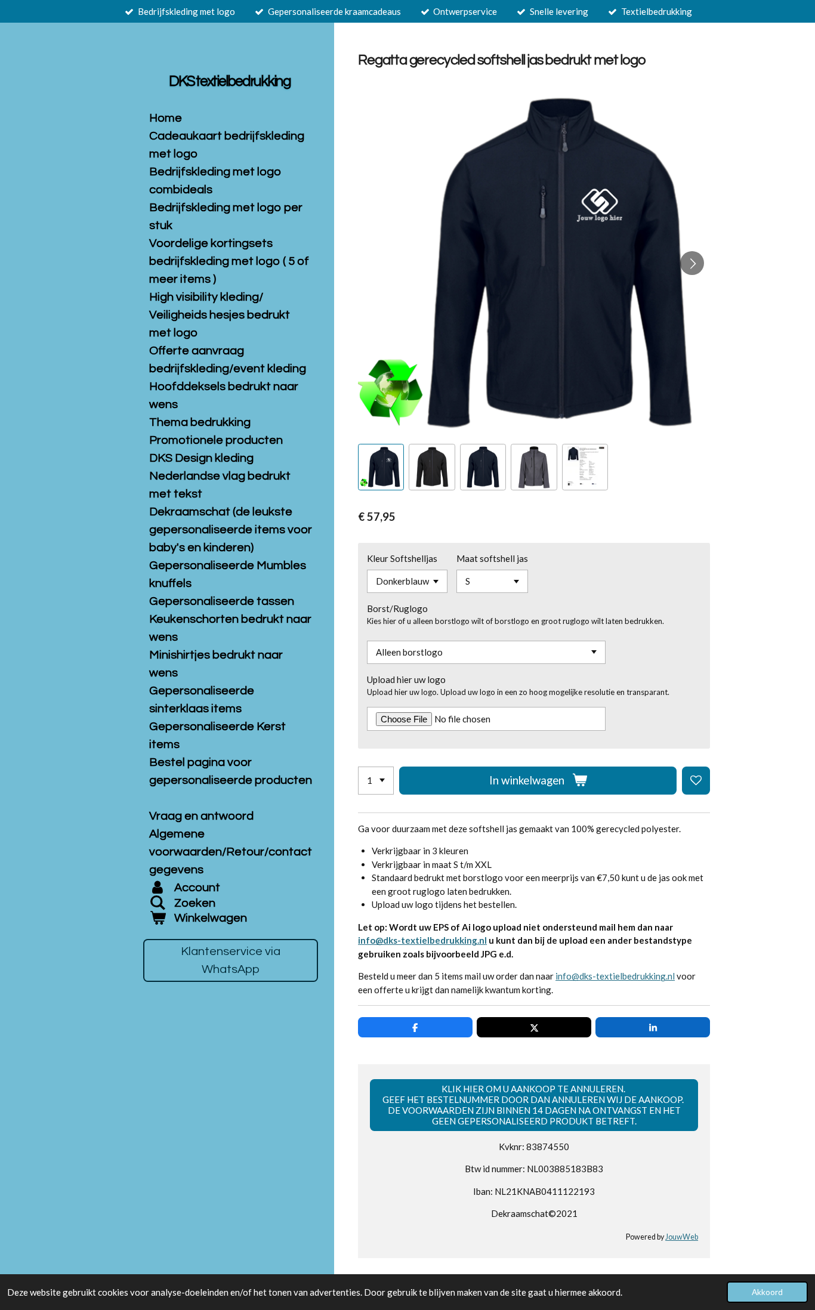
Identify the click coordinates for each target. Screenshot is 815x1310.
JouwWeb (681, 1236)
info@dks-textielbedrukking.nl (422, 940)
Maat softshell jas (492, 558)
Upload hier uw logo (406, 679)
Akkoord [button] (767, 1292)
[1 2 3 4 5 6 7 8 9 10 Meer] (376, 781)
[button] (381, 467)
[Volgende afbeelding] (692, 263)
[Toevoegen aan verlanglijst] (696, 781)
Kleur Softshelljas (402, 558)
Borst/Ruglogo (397, 608)
